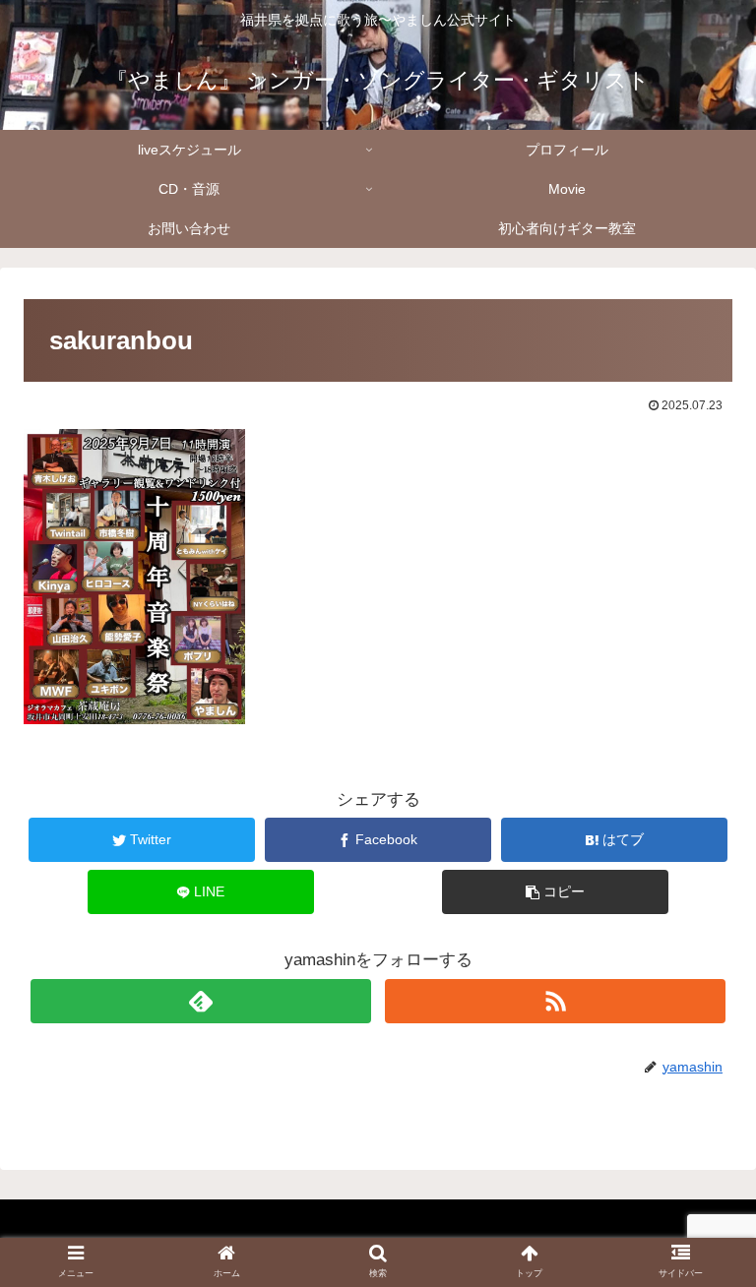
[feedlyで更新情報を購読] (201, 1001)
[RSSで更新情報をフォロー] (555, 1001)
